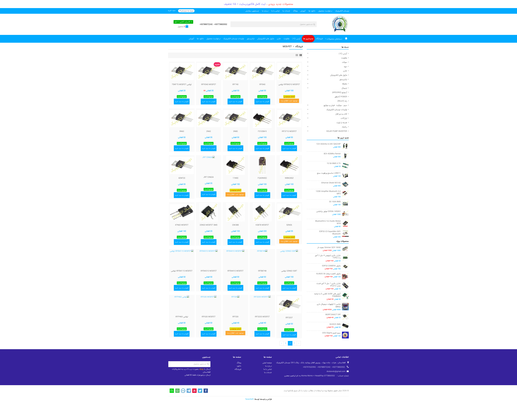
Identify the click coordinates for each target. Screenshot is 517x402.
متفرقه (344, 83)
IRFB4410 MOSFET (235, 271)
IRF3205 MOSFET (262, 317)
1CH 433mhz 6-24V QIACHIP (328, 144)
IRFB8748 (262, 271)
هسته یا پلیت (341, 122)
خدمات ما (286, 11)
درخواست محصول (325, 11)
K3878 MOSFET (262, 225)
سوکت (344, 62)
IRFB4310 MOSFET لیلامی (289, 84)
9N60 (181, 131)
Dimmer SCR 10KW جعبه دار (329, 247)
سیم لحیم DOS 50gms (331, 333)
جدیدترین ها (308, 38)
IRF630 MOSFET (208, 317)
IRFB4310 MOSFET (209, 271)
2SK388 (235, 225)
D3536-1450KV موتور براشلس (328, 211)
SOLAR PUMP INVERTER (336, 131)
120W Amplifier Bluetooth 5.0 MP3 (328, 192)
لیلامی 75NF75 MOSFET (182, 84)
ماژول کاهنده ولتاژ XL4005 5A (328, 274)
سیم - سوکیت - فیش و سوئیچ (335, 105)
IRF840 (262, 84)
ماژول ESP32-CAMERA (331, 266)
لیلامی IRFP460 (181, 317)
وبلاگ (295, 11)
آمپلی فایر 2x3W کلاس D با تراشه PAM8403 (327, 295)
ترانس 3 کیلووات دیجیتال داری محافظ (329, 305)
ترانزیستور (250, 38)
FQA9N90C (262, 178)
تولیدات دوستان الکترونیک (233, 38)
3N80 (235, 131)
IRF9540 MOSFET (208, 84)
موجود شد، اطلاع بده (289, 100)
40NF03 (181, 178)
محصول (181, 26)
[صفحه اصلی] (346, 38)
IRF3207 (289, 317)
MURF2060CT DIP (333, 314)
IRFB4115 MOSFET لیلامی (181, 271)
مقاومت (286, 38)
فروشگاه (319, 38)
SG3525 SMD (335, 324)
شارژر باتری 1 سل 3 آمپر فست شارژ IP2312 (328, 284)
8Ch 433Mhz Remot (332, 154)
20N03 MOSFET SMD (208, 225)
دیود (345, 66)
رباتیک (344, 127)
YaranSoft (249, 399)
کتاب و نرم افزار (341, 114)
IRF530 (235, 317)
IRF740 (235, 84)
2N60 (208, 131)
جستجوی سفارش (252, 11)
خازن (279, 38)
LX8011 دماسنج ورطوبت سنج (329, 173)
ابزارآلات (344, 118)
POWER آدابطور (340, 96)
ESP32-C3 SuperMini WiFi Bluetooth (330, 232)
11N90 (235, 178)
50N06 (289, 225)
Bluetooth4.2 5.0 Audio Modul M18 (328, 222)
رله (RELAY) (342, 101)
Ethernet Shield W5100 (331, 183)
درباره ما (265, 11)
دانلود (239, 366)
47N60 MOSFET (181, 225)
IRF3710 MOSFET (289, 131)
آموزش (303, 11)
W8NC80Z (289, 178)
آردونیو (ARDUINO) (339, 92)
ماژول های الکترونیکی (265, 38)
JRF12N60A (208, 177)
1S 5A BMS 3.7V (334, 163)
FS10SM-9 (262, 131)
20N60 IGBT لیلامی (289, 271)
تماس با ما (275, 11)
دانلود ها (311, 11)
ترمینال (344, 88)
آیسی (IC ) (296, 38)
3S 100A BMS (335, 201)
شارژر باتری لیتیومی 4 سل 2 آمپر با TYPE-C (328, 256)
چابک (201, 369)
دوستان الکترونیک (342, 11)
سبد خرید (172, 10)
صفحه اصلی (267, 362)
